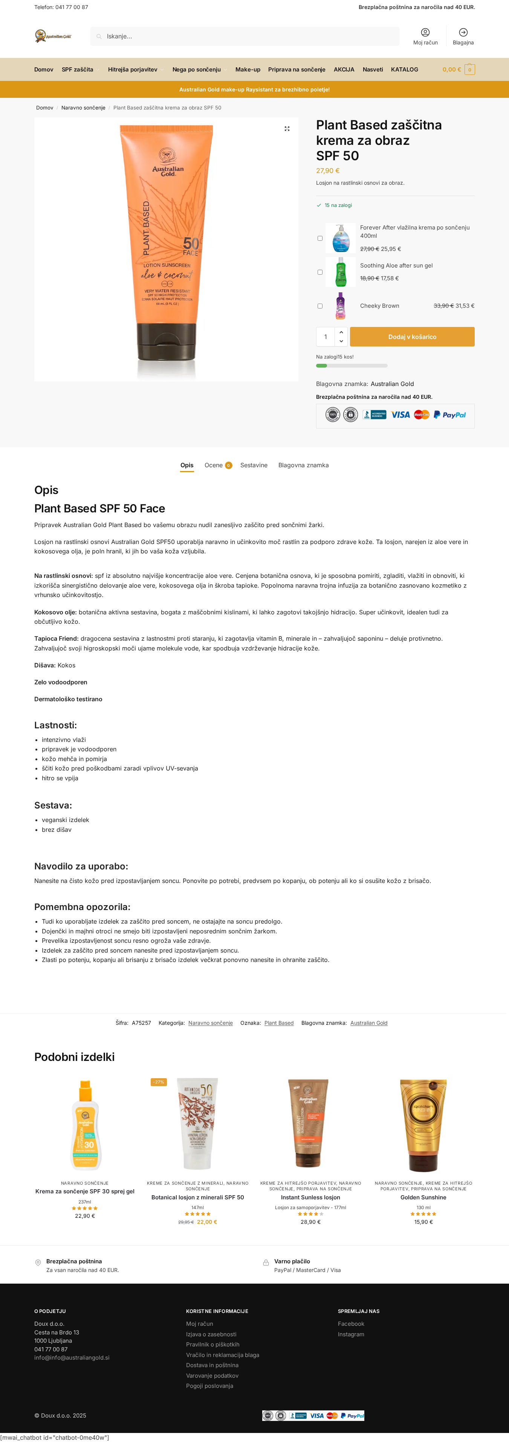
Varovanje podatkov (212, 1375)
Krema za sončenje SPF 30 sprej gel (85, 1191)
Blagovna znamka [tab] (303, 465)
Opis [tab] (187, 465)
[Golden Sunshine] (423, 1125)
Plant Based (279, 1023)
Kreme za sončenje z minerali (185, 1183)
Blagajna (463, 42)
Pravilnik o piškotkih (213, 1344)
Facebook (351, 1323)
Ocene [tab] (217, 465)
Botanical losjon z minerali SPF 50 (197, 1197)
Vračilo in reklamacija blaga (222, 1354)
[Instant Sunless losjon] (311, 1125)
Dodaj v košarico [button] (85, 1231)
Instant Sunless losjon (310, 1197)
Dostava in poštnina (212, 1365)
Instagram (351, 1334)
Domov (44, 108)
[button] (459, 69)
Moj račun (425, 42)
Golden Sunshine (423, 1197)
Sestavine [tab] (253, 465)
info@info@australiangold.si (72, 1357)
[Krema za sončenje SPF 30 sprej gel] (85, 1125)
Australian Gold (392, 383)
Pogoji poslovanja (209, 1385)
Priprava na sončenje (324, 1188)
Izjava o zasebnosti (211, 1334)
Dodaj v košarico (412, 336)
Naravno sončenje (83, 108)
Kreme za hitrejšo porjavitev (298, 1183)
